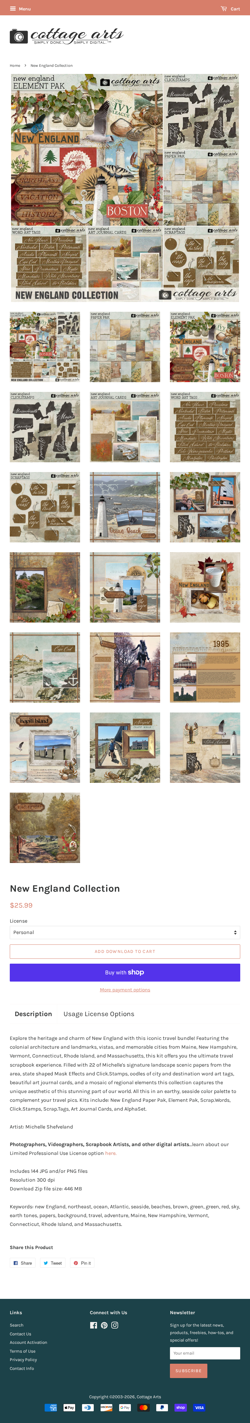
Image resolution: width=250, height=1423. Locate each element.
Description (33, 1014)
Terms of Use (22, 1351)
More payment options (125, 990)
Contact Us (20, 1333)
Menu (24, 9)
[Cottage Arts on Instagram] (114, 1326)
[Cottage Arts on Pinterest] (104, 1326)
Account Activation (28, 1342)
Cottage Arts (149, 1396)
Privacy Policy (23, 1359)
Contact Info (22, 1368)
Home (15, 65)
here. (111, 1153)
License (18, 921)
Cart (234, 9)
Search (16, 1325)
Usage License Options (98, 1014)
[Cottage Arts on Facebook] (93, 1326)
